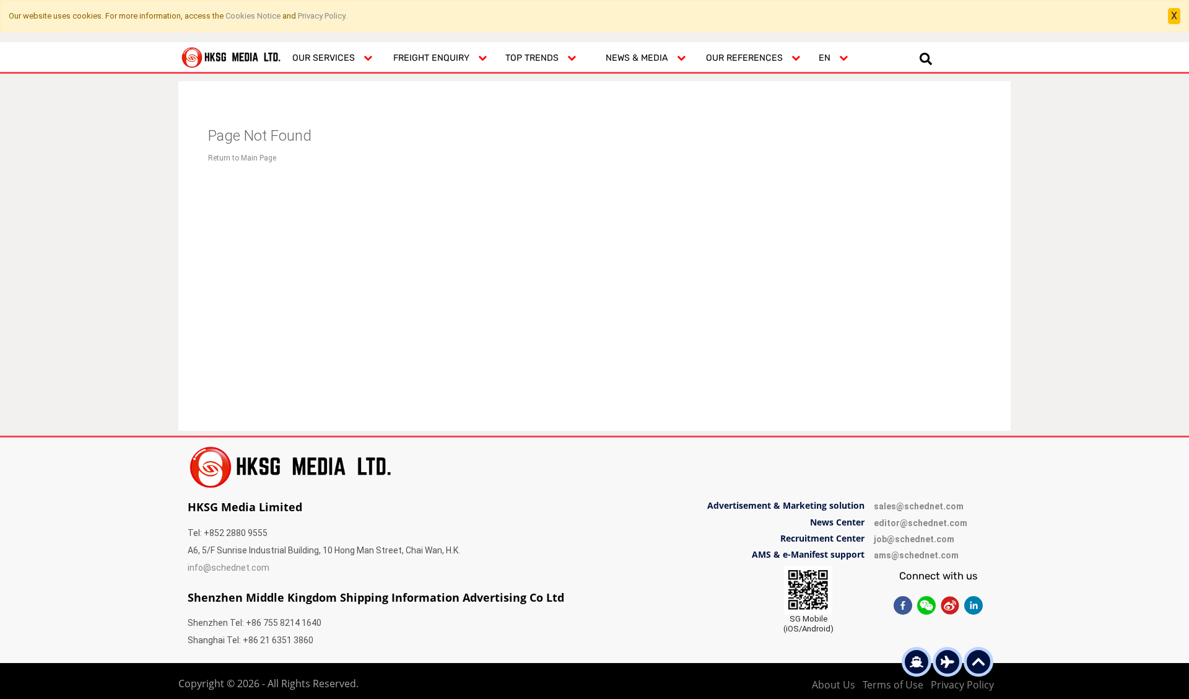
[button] (332, 57)
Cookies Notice (253, 15)
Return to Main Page (242, 158)
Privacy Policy (962, 685)
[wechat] (926, 605)
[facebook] (903, 605)
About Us (833, 685)
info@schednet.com (228, 568)
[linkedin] (973, 605)
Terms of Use (893, 685)
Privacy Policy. (322, 15)
